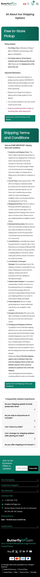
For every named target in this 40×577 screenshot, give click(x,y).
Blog (9, 551)
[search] (28, 4)
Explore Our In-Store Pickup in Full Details (18, 118)
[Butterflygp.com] (20, 540)
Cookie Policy (7, 572)
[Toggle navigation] (37, 4)
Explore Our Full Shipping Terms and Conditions (19, 385)
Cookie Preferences (9, 569)
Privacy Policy (22, 569)
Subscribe (33, 468)
